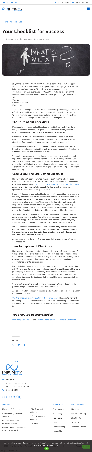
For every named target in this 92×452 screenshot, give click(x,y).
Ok (47, 449)
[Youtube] (11, 2)
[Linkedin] (15, 2)
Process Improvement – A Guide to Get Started (56, 320)
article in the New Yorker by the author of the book (57, 184)
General (39, 39)
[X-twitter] (8, 2)
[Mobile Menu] (88, 8)
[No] (86, 447)
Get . (35, 298)
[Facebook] (4, 2)
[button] (13, 344)
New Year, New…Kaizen (22, 320)
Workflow (46, 39)
